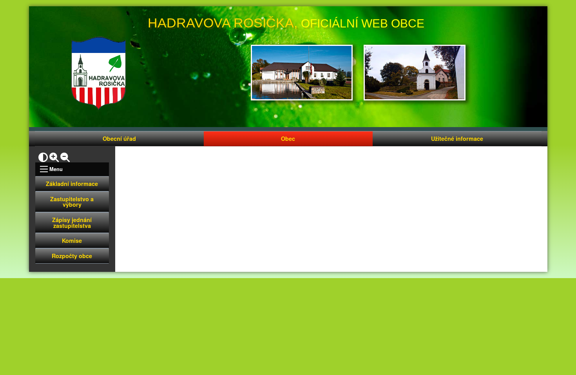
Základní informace (72, 184)
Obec (288, 138)
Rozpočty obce (72, 256)
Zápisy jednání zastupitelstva (72, 222)
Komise (72, 240)
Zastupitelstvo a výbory (72, 201)
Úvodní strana (98, 73)
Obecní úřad (119, 138)
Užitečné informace (457, 138)
